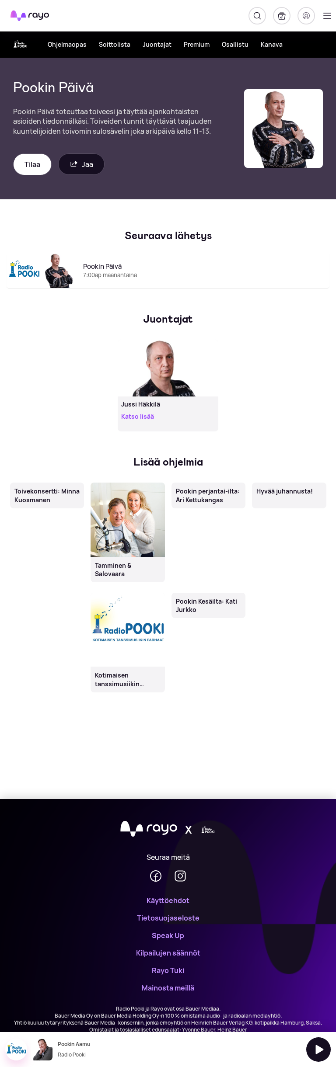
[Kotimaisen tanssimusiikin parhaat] (128, 593)
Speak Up (168, 935)
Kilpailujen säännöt (168, 953)
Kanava (272, 44)
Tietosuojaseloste (168, 918)
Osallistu (235, 44)
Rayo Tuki (168, 970)
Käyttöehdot (168, 900)
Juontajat (157, 44)
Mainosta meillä (168, 988)
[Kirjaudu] (306, 15)
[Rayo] (149, 829)
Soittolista (114, 44)
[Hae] (257, 15)
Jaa (87, 164)
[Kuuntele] (318, 1049)
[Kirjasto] (281, 15)
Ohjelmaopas (67, 44)
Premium (197, 44)
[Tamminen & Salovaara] (128, 483)
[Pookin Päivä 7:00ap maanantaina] (168, 287)
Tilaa (32, 164)
